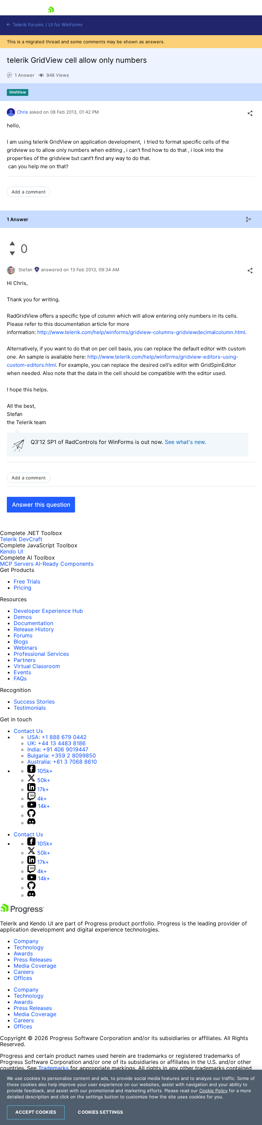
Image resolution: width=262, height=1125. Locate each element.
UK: (56, 743)
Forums (23, 635)
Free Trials (27, 581)
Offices (23, 978)
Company (26, 941)
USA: (57, 737)
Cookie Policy (213, 1090)
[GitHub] (31, 815)
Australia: (62, 762)
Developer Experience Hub (48, 610)
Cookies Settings (100, 1112)
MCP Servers (16, 563)
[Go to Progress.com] (22, 911)
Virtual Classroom (37, 666)
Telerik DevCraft (21, 539)
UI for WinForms (65, 24)
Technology (29, 947)
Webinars (25, 647)
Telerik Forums (27, 24)
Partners (24, 660)
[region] (131, 1097)
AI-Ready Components (64, 563)
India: (57, 749)
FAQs (20, 678)
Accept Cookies (35, 1112)
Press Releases (33, 959)
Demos (23, 617)
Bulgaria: (61, 755)
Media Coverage (35, 965)
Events (22, 672)
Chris (22, 112)
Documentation (33, 623)
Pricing (22, 587)
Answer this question (41, 504)
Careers (24, 971)
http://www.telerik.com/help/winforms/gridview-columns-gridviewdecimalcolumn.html (141, 332)
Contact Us (28, 730)
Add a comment (29, 191)
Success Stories (34, 701)
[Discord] (31, 822)
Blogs (21, 641)
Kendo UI (11, 551)
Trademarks (53, 1068)
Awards (23, 953)
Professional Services (41, 653)
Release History (34, 629)
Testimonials (30, 707)
